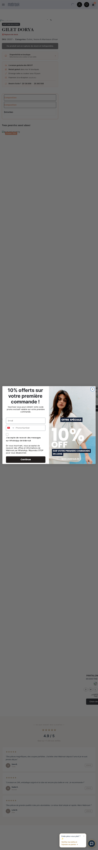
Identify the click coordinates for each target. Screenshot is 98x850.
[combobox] (10, 428)
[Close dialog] (92, 389)
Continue (26, 459)
